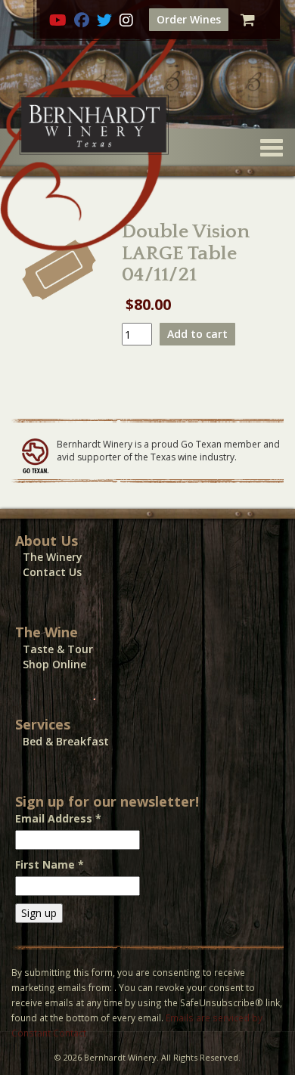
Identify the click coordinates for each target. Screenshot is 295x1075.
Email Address (58, 818)
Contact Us (52, 572)
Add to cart (197, 334)
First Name (49, 864)
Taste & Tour (58, 649)
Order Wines (189, 19)
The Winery (52, 557)
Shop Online (54, 664)
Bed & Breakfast (66, 741)
